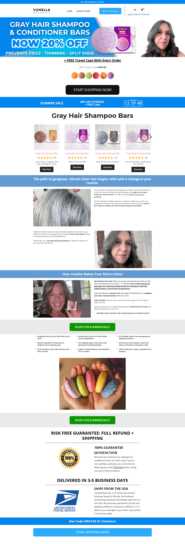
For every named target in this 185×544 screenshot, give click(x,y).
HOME (69, 11)
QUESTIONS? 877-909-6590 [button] (138, 14)
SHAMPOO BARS (83, 11)
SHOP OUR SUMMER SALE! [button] (92, 327)
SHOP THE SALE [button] (110, 11)
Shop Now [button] (46, 169)
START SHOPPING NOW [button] (92, 90)
